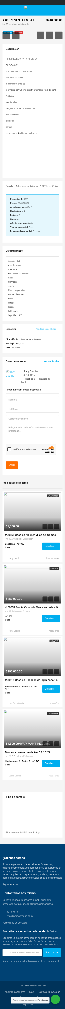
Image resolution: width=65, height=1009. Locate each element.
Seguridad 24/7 (15, 315)
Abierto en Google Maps (46, 329)
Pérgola (11, 303)
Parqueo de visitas (16, 294)
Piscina (11, 307)
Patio (10, 298)
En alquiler (53, 496)
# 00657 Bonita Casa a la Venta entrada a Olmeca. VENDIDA (32, 607)
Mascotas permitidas (17, 290)
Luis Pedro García (16, 703)
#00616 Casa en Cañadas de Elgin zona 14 (31, 680)
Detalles (49, 546)
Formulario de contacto (15, 922)
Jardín (11, 286)
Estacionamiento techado (19, 273)
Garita (11, 278)
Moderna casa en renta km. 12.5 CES (27, 752)
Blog (31, 992)
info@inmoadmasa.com (19, 916)
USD (24, 832)
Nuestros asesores (15, 992)
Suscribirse (51, 952)
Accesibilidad (14, 261)
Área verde (12, 269)
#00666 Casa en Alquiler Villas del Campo (30, 535)
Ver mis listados (51, 361)
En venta (54, 568)
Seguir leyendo (10, 884)
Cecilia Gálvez (15, 776)
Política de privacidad (49, 992)
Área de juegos (14, 265)
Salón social (13, 311)
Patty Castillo (14, 558)
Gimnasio (12, 282)
